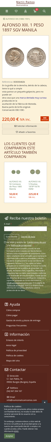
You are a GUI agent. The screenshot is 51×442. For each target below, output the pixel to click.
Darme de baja (28, 236)
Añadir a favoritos (27, 132)
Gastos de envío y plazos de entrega (23, 320)
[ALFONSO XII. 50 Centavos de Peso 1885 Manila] (16, 172)
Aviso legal (11, 345)
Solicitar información (27, 126)
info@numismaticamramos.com (19, 283)
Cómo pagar (12, 315)
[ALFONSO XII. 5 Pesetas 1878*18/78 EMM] (35, 172)
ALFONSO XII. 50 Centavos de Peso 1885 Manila (15, 185)
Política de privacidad (21, 245)
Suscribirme (11, 236)
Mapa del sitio (13, 360)
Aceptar (9, 436)
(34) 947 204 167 (14, 391)
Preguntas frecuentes (16, 325)
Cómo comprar (13, 310)
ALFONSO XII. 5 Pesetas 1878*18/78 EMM (35, 185)
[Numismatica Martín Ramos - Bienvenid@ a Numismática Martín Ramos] (25, 3)
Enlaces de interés (15, 340)
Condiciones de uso (36, 242)
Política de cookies (15, 355)
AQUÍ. (16, 431)
